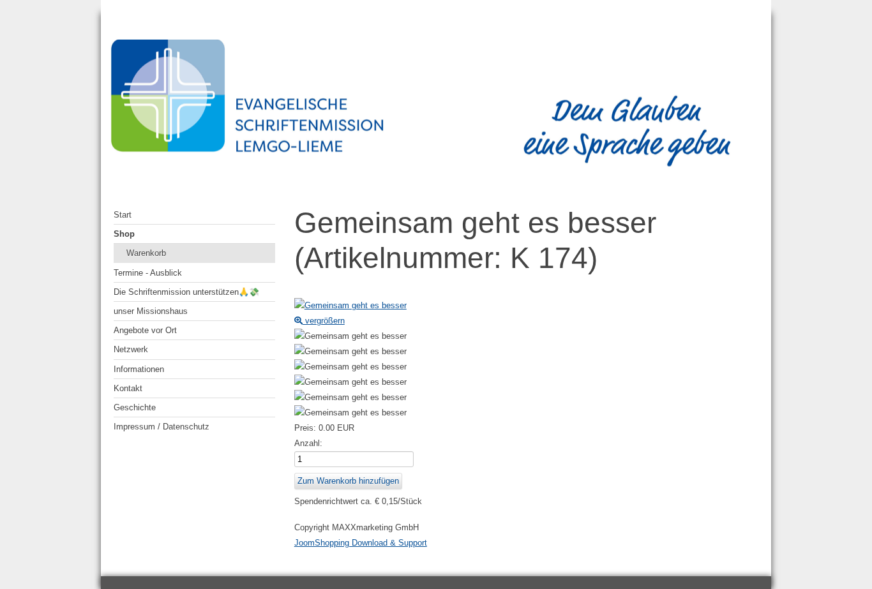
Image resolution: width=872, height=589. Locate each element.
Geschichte (135, 407)
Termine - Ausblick (148, 273)
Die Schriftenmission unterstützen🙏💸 (186, 292)
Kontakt (128, 388)
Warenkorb (146, 253)
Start (123, 215)
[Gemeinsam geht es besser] (350, 336)
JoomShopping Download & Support (360, 543)
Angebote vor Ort (145, 330)
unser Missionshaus (151, 311)
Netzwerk (131, 349)
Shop (124, 234)
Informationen (139, 369)
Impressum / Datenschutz (161, 426)
